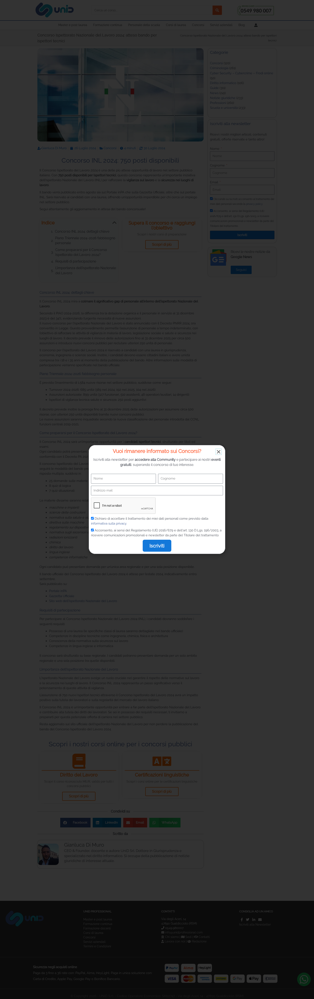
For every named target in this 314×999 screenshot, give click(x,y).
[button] (218, 451)
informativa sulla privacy (108, 523)
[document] (157, 499)
